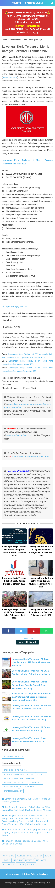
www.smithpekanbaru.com (19, 435)
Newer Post (27, 638)
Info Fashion (21, 770)
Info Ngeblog (36, 783)
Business (20, 856)
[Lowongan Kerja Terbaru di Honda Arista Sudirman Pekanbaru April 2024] (41, 599)
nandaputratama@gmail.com (14, 306)
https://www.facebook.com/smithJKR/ (30, 456)
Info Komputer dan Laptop (15, 783)
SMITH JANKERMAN (27, 3)
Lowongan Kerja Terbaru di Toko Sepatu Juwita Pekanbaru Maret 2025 (14, 581)
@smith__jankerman (27, 25)
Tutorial (31, 864)
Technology (8, 864)
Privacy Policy (30, 874)
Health (48, 856)
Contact (17, 874)
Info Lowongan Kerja (13, 757)
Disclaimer (44, 874)
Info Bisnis (8, 770)
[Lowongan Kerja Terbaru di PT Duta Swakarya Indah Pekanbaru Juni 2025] (14, 599)
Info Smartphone (28, 787)
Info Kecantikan (10, 778)
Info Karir (41, 774)
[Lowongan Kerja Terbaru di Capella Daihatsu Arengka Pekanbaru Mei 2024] (41, 536)
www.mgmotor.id (10, 77)
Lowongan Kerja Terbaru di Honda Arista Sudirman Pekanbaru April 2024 (41, 612)
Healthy (6, 860)
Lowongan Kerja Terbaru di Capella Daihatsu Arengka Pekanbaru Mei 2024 (41, 551)
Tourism (20, 864)
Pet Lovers (41, 860)
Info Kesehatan (27, 778)
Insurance (18, 860)
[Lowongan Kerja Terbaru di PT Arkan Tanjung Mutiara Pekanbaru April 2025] (41, 568)
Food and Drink (34, 856)
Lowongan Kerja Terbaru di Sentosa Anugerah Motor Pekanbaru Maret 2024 (14, 551)
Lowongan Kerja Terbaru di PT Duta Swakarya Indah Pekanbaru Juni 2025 (14, 613)
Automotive (8, 856)
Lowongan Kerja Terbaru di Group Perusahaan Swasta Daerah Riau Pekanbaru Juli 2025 (29, 685)
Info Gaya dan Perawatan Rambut (18, 774)
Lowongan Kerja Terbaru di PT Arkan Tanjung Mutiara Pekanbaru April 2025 (41, 582)
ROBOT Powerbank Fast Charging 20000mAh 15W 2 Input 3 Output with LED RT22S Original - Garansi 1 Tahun (27, 832)
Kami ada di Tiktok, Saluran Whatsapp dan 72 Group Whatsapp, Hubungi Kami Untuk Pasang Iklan (31, 696)
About (8, 874)
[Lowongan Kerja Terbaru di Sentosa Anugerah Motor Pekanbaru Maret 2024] (14, 536)
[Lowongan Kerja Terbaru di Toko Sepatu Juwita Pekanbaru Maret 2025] (14, 568)
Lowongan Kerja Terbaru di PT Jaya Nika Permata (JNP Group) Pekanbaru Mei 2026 (31, 662)
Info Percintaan (10, 787)
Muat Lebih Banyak (27, 642)
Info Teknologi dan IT (12, 791)
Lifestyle (29, 860)
